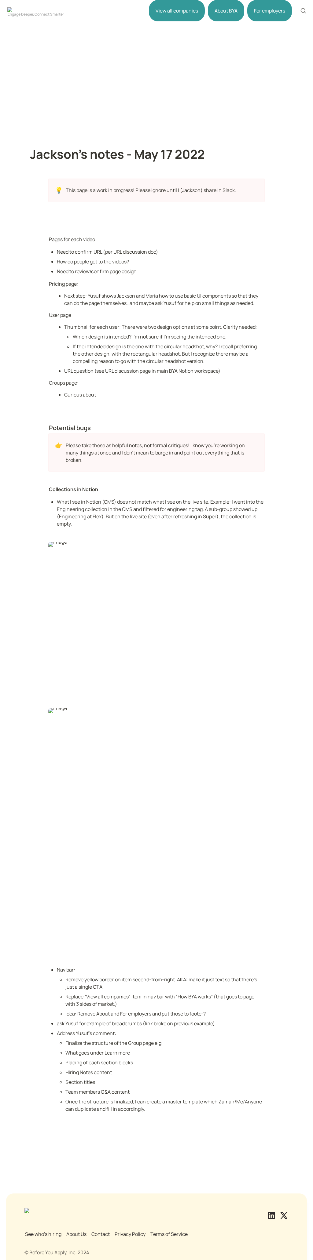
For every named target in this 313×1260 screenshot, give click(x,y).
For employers (269, 10)
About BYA (226, 10)
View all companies (177, 10)
